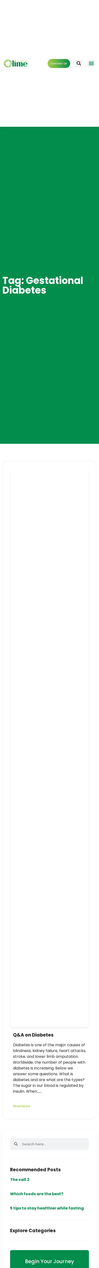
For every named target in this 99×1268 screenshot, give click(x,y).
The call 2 (19, 1179)
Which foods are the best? (36, 1194)
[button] (91, 63)
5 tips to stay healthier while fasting (47, 1208)
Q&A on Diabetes (33, 1035)
